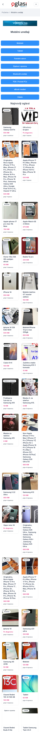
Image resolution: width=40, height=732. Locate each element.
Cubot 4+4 (7, 363)
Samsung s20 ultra (28, 630)
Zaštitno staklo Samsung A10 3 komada (29, 365)
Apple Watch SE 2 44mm (29, 222)
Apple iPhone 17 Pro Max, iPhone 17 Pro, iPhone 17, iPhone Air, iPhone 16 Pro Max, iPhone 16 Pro (29, 167)
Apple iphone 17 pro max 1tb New (10, 223)
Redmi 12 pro (28, 257)
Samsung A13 (28, 492)
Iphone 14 (7, 629)
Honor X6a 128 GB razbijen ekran (9, 259)
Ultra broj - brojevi (27, 128)
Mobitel (26, 662)
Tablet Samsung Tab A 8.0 (29, 729)
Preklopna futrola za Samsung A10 (9, 400)
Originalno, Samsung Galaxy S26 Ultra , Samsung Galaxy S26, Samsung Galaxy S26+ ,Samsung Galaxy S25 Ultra (29, 535)
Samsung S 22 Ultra (9, 493)
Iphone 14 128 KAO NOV (9, 328)
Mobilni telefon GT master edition (29, 294)
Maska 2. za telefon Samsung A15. (28, 400)
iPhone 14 (7, 292)
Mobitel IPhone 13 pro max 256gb (29, 329)
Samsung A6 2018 (8, 663)
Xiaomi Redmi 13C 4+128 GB (9, 696)
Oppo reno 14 (9, 525)
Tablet (25, 695)
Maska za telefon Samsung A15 (9, 435)
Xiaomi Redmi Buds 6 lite (9, 729)
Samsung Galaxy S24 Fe (9, 128)
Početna (5, 12)
